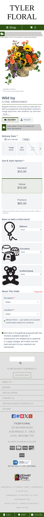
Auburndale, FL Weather (17, 495)
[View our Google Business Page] (18, 417)
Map (23, 514)
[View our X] (26, 417)
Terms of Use (22, 507)
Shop (12, 27)
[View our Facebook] (13, 417)
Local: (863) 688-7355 (22, 435)
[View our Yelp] (30, 417)
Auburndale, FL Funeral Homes (15, 487)
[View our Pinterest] (22, 417)
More (5, 114)
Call (8, 514)
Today (26, 139)
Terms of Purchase (29, 503)
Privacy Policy (11, 503)
